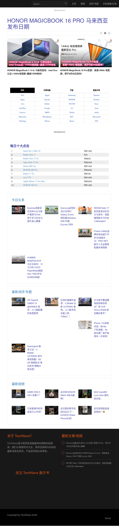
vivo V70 (27, 177)
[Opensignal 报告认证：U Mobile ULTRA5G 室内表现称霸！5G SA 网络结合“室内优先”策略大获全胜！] (18, 348)
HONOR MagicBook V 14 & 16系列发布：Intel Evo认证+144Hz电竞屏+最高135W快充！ (32, 72)
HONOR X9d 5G (30, 185)
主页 (74, 3)
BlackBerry (47, 117)
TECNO (72, 104)
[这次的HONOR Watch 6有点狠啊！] (51, 393)
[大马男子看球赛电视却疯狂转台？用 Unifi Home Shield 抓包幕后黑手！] (85, 302)
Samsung (71, 95)
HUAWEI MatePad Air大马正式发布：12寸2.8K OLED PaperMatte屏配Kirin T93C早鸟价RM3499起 (35, 267)
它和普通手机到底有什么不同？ (35, 410)
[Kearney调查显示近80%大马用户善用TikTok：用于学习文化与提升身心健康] (18, 209)
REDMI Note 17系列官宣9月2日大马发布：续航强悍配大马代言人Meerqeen (101, 214)
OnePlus (22, 108)
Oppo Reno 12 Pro (31, 162)
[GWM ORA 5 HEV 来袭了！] (18, 393)
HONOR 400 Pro (30, 170)
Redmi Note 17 (29, 155)
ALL (22, 95)
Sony (96, 104)
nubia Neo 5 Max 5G (31, 151)
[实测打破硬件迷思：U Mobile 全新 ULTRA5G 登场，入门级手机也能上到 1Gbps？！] (51, 302)
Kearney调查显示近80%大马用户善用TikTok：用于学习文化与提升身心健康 (35, 214)
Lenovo (22, 112)
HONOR (72, 99)
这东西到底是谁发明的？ (101, 410)
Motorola (22, 117)
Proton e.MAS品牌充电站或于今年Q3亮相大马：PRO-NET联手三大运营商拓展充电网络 (101, 239)
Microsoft (96, 117)
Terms (108, 518)
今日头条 (18, 199)
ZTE (96, 121)
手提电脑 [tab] (47, 90)
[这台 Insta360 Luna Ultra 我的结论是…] (85, 393)
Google (47, 108)
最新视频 (18, 383)
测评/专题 (94, 3)
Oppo (22, 99)
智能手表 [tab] (96, 90)
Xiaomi (47, 99)
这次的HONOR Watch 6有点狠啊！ (68, 395)
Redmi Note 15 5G (31, 159)
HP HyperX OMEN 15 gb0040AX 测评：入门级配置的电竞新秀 (35, 306)
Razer (72, 121)
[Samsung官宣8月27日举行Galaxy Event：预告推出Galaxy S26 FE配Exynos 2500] (51, 209)
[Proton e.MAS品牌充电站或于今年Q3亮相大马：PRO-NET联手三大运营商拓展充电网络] (85, 233)
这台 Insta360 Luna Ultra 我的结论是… (101, 395)
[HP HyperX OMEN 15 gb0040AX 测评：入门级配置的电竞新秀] (18, 302)
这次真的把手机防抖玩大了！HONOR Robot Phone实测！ (68, 413)
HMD (47, 112)
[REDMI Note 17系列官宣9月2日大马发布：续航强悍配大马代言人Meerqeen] (85, 209)
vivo (22, 104)
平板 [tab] (71, 90)
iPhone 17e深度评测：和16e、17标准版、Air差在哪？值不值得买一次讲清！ (101, 329)
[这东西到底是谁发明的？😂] (85, 410)
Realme (97, 99)
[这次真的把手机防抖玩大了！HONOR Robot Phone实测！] (51, 410)
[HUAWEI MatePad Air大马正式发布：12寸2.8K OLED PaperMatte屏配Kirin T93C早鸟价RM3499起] (18, 259)
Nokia (72, 112)
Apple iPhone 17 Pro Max (34, 181)
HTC (72, 117)
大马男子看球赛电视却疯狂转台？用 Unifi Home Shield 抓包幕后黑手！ (101, 306)
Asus (96, 108)
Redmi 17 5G (28, 174)
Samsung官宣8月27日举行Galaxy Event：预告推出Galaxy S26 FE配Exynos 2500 (68, 216)
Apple (47, 95)
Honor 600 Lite (29, 166)
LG (72, 108)
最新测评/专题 (22, 291)
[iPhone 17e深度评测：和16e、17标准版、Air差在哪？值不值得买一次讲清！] (85, 325)
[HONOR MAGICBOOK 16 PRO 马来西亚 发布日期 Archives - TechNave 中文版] (18, 3)
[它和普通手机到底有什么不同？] (18, 410)
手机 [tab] (22, 90)
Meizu (47, 121)
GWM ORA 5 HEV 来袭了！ (34, 393)
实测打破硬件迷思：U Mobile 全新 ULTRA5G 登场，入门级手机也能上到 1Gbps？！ (68, 308)
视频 (83, 3)
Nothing (22, 121)
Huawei (97, 95)
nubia (96, 112)
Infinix (47, 104)
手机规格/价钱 (110, 3)
